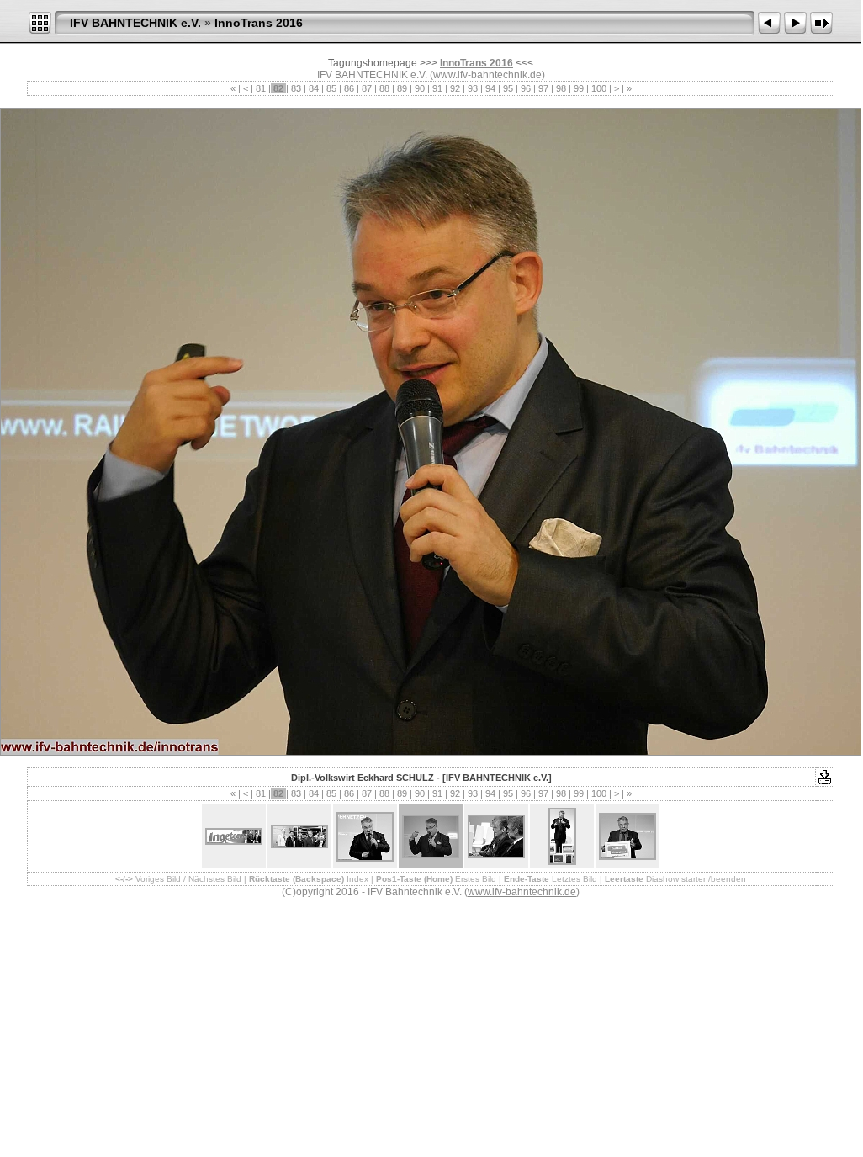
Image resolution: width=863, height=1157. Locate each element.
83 (296, 88)
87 (366, 88)
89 (402, 88)
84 (313, 88)
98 (561, 88)
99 (578, 88)
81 (260, 88)
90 (419, 88)
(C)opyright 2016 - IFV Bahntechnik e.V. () (431, 892)
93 (472, 88)
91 (437, 88)
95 (508, 88)
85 (331, 88)
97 (543, 88)
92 (455, 88)
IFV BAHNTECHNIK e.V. (135, 22)
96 (525, 88)
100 (599, 88)
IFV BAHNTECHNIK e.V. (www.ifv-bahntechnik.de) (431, 75)
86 (349, 88)
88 (384, 88)
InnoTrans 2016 (258, 22)
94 (490, 88)
